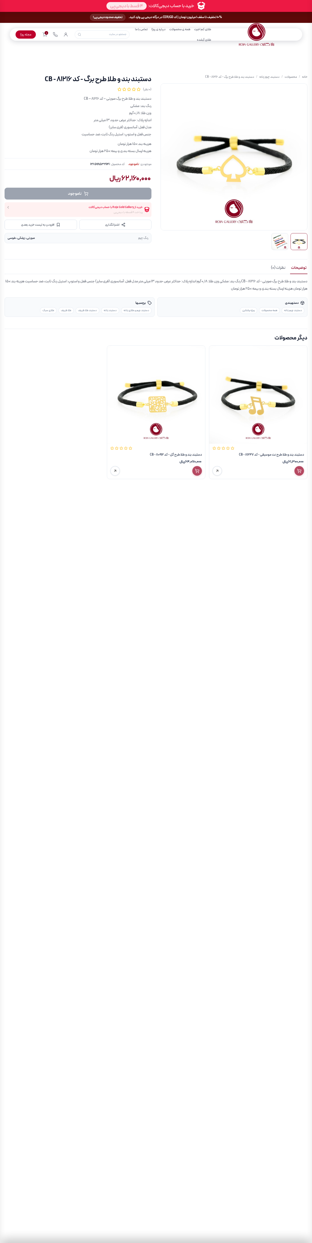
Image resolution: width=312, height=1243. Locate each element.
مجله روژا (25, 34)
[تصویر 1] (299, 241)
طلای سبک (48, 310)
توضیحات (299, 267)
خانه (304, 77)
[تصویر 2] (279, 241)
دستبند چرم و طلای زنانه (136, 310)
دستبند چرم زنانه (269, 77)
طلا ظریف (66, 310)
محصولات (291, 77)
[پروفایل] (65, 34)
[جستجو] (79, 34)
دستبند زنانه (110, 310)
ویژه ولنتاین (248, 310)
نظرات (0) (278, 267)
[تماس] (55, 34)
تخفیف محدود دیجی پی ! (107, 17)
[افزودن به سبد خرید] (299, 471)
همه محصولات (269, 310)
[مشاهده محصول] (217, 471)
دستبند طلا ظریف (87, 310)
